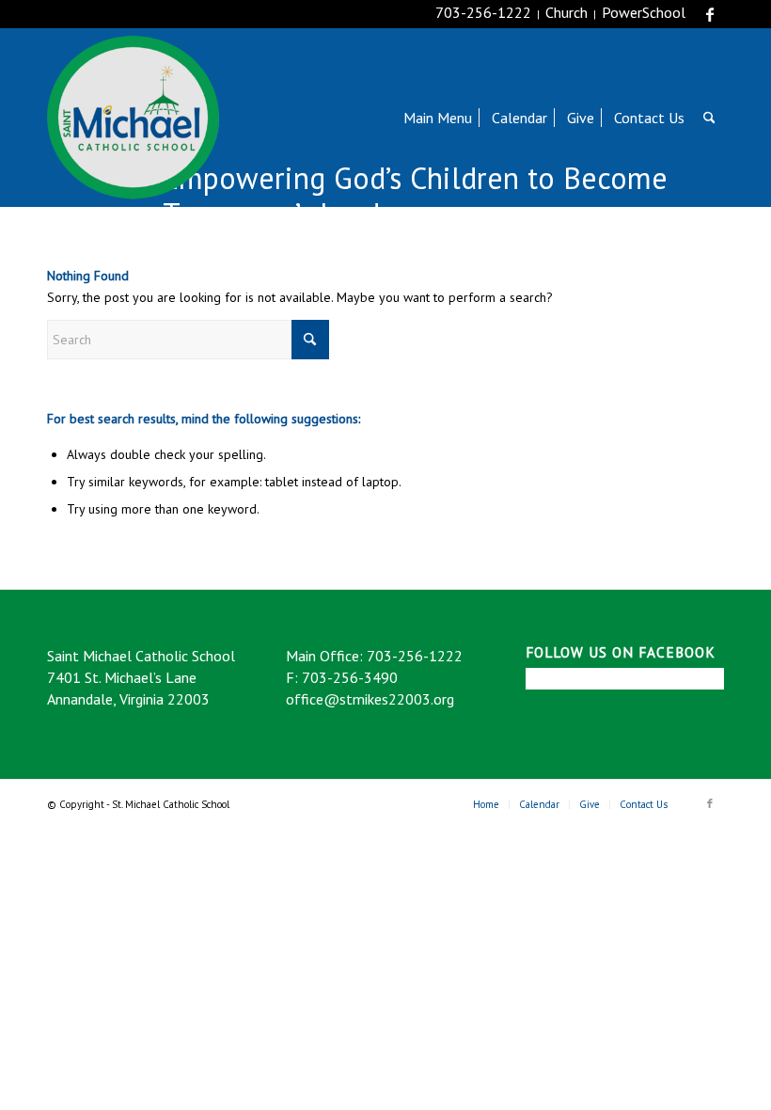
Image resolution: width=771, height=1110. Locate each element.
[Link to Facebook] (710, 14)
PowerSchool (643, 12)
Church (566, 12)
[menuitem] (437, 117)
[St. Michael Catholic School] (133, 117)
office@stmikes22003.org (370, 699)
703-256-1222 (483, 12)
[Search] (709, 117)
